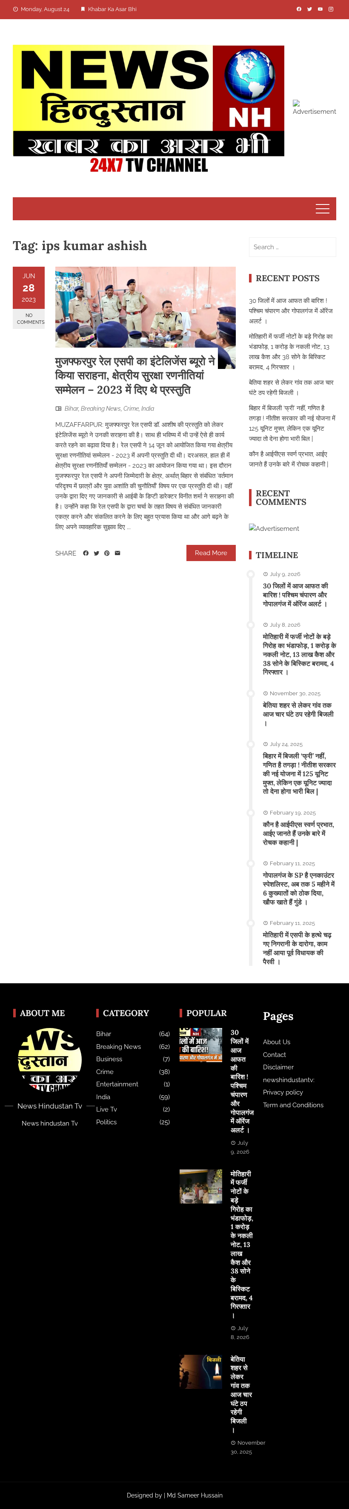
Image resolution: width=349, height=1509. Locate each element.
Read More (211, 553)
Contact (274, 1055)
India (147, 408)
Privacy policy (283, 1092)
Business (109, 1059)
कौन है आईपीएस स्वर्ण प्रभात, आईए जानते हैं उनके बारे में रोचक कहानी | (298, 833)
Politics (106, 1122)
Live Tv (106, 1109)
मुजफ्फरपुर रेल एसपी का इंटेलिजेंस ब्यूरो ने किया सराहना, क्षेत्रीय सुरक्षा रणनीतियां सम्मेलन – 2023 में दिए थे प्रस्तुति (135, 375)
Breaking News (101, 408)
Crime (131, 408)
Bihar (71, 408)
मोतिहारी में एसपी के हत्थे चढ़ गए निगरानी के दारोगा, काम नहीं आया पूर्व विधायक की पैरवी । (297, 947)
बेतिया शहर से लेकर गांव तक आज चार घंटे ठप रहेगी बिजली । (298, 714)
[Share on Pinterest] (107, 553)
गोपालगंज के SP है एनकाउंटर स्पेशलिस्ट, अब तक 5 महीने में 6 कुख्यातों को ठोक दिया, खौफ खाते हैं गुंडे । (299, 888)
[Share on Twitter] (96, 553)
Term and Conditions (293, 1105)
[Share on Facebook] (85, 553)
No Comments (31, 319)
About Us (276, 1042)
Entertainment (117, 1084)
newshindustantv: (289, 1080)
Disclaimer (278, 1067)
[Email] (117, 553)
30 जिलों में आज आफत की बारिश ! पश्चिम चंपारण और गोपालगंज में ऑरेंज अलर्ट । (291, 311)
